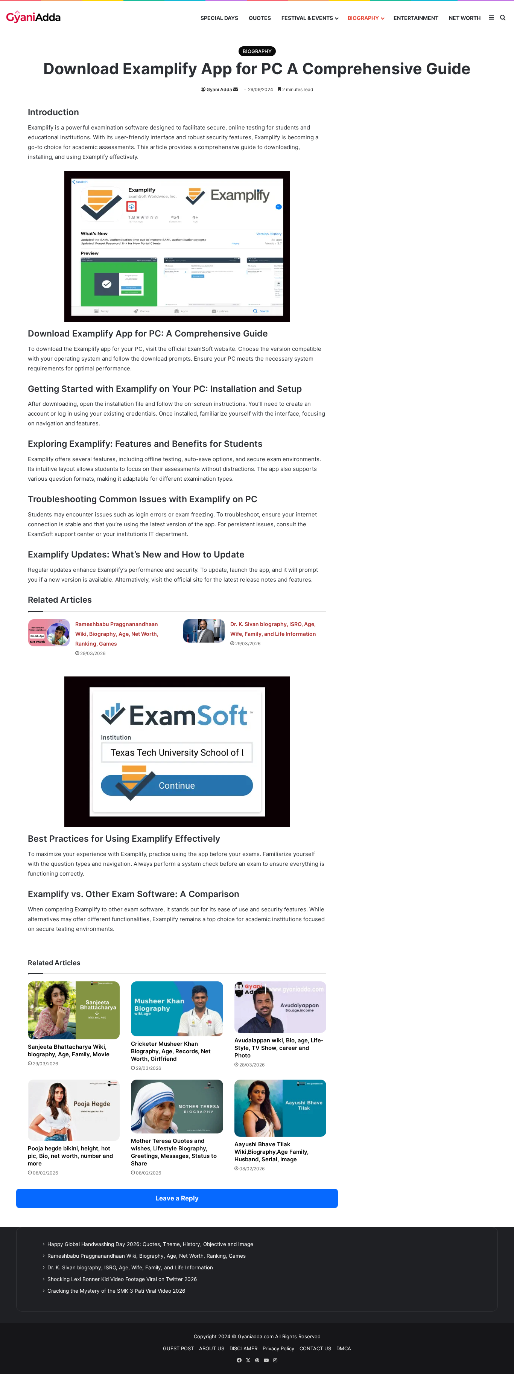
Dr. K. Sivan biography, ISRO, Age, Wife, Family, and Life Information (130, 1267)
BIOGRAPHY (363, 18)
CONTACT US (315, 1348)
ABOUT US (211, 1348)
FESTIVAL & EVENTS (307, 18)
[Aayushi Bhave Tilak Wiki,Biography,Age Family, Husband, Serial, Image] (280, 1108)
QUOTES (260, 18)
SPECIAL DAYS (219, 18)
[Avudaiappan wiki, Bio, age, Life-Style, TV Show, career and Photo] (280, 1007)
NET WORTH (465, 18)
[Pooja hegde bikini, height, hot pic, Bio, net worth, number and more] (74, 1110)
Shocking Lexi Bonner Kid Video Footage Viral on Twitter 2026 (122, 1279)
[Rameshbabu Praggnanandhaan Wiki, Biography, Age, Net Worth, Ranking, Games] (49, 632)
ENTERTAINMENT (416, 18)
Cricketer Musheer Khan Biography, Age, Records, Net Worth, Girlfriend (171, 1051)
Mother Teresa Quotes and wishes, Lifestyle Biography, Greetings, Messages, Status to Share (174, 1152)
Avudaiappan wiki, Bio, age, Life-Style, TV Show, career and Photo (279, 1048)
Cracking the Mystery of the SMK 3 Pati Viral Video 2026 (116, 1291)
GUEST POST (178, 1348)
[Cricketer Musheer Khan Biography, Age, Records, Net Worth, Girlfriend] (177, 1008)
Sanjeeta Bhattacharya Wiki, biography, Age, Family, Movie (68, 1050)
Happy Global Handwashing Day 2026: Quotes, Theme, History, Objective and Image (150, 1244)
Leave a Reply (177, 1198)
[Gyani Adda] (33, 18)
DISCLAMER (243, 1348)
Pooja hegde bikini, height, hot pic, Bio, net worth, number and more (70, 1156)
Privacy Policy (278, 1348)
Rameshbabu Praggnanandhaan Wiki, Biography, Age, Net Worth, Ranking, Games (116, 634)
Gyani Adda (219, 89)
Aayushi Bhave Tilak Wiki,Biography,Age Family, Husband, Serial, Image (271, 1152)
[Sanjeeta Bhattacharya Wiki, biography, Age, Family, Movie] (74, 1010)
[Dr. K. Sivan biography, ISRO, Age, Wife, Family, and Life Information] (204, 631)
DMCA (343, 1348)
